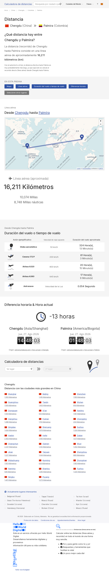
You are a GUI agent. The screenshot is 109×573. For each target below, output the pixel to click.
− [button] (100, 124)
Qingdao (12, 427)
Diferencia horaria (78, 86)
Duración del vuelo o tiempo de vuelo (49, 86)
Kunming (46, 460)
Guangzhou (13, 402)
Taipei (47, 497)
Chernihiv (49, 504)
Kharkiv (82, 500)
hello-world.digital (22, 570)
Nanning (11, 469)
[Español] (102, 4)
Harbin (11, 435)
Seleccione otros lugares (17, 93)
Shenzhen (81, 394)
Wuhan (80, 402)
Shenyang (46, 427)
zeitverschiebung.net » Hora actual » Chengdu (32, 350)
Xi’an (44, 410)
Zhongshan (82, 460)
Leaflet (78, 168)
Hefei (44, 435)
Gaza (18, 500)
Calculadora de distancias (18, 4)
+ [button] (100, 121)
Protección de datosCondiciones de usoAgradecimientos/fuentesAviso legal (54, 520)
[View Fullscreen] (100, 128)
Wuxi (79, 444)
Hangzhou (12, 419)
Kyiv (81, 504)
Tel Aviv (82, 497)
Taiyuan (45, 452)
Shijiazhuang (13, 460)
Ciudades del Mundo (73, 4)
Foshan (45, 419)
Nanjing (80, 410)
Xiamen (45, 444)
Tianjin (45, 402)
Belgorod (14, 496)
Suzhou (80, 427)
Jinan (10, 452)
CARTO (101, 168)
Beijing (45, 394)
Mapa (9, 86)
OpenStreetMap (87, 168)
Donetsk (14, 504)
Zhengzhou (82, 452)
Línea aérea (22, 86)
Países (89, 4)
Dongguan (12, 410)
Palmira (44, 113)
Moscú (47, 500)
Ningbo (11, 477)
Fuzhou (80, 469)
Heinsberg (16, 508)
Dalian (79, 435)
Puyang (45, 477)
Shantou (46, 469)
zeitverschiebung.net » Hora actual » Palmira (83, 350)
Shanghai (12, 394)
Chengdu (22, 113)
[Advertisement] (80, 45)
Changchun (13, 444)
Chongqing (82, 419)
